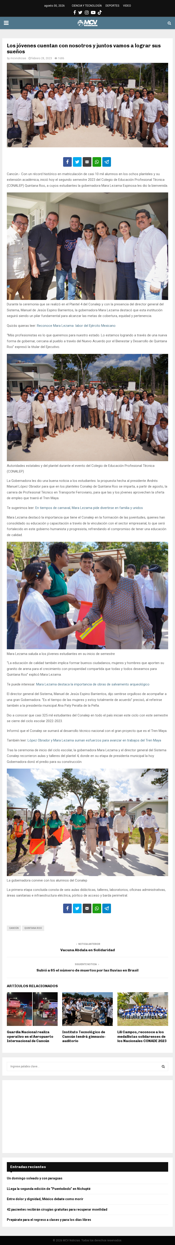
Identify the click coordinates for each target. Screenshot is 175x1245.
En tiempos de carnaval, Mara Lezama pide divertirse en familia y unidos (89, 508)
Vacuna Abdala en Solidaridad (87, 950)
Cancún (14, 928)
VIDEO (127, 5)
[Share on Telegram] (106, 162)
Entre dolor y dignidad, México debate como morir (45, 1199)
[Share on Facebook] (67, 162)
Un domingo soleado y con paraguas (34, 1178)
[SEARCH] (163, 1066)
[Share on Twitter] (77, 162)
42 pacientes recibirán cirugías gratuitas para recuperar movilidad (57, 1209)
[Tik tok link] (100, 12)
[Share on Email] (87, 162)
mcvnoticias (18, 58)
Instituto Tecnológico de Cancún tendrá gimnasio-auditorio (84, 1036)
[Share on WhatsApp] (97, 162)
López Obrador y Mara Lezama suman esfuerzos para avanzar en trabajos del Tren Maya (94, 740)
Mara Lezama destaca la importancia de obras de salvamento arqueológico (92, 684)
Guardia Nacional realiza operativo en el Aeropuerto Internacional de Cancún (30, 1036)
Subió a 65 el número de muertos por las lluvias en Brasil (87, 970)
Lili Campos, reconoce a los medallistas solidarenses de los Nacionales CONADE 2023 (141, 1036)
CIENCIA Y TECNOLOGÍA (87, 5)
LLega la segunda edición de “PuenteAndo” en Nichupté (48, 1189)
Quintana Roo (33, 928)
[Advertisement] (87, 1116)
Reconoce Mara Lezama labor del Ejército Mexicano (76, 326)
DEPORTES (112, 5)
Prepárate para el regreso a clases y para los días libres (49, 1220)
